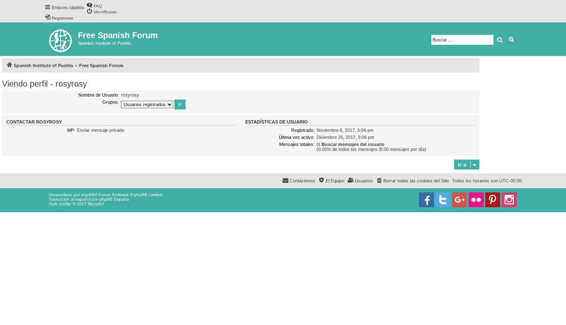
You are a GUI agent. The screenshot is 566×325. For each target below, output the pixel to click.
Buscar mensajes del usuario (353, 144)
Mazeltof (96, 203)
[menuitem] (94, 5)
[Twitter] (442, 199)
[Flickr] (476, 199)
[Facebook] (426, 199)
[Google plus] (459, 199)
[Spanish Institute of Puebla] (61, 39)
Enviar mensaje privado (100, 130)
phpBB (87, 194)
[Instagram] (509, 199)
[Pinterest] (492, 199)
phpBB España (114, 199)
